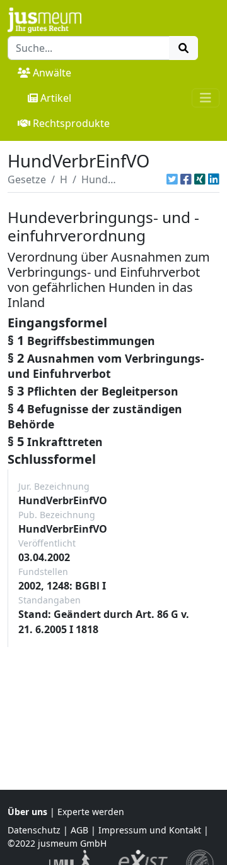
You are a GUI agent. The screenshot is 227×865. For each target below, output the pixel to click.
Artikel (55, 98)
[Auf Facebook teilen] (186, 179)
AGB (79, 830)
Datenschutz (34, 830)
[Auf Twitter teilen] (172, 179)
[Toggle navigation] (205, 97)
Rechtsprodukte (71, 123)
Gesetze (27, 179)
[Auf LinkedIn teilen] (213, 179)
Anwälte (52, 73)
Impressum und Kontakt (149, 830)
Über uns (27, 812)
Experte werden (90, 812)
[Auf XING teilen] (200, 179)
